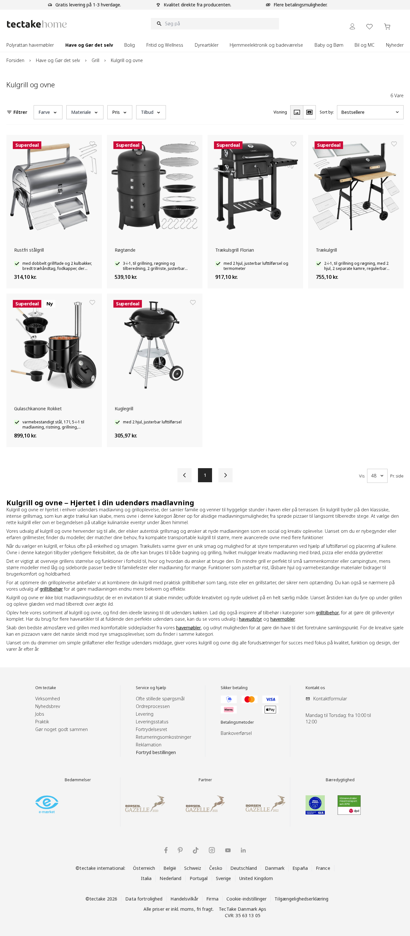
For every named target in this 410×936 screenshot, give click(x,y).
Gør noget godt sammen (61, 729)
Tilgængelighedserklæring (301, 899)
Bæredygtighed (340, 780)
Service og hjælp (151, 687)
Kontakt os (315, 687)
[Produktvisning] (296, 112)
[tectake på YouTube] (228, 850)
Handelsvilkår (184, 899)
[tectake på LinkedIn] (243, 850)
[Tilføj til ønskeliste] (92, 143)
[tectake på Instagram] (212, 850)
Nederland (170, 878)
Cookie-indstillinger (246, 899)
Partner (205, 780)
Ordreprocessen (153, 706)
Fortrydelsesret (151, 729)
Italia (146, 878)
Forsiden (15, 60)
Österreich (144, 868)
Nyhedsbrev (47, 706)
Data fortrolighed (143, 899)
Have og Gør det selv (58, 60)
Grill (95, 60)
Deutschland (243, 868)
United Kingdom (256, 878)
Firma (212, 899)
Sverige (223, 878)
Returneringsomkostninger (163, 737)
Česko (215, 868)
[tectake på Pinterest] (180, 850)
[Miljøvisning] (309, 112)
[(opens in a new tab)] (46, 804)
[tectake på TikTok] (196, 850)
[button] (48, 112)
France (323, 868)
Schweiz (192, 868)
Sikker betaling (234, 687)
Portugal (199, 878)
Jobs (39, 714)
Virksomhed (47, 699)
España (300, 868)
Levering (144, 714)
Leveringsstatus (152, 722)
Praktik (42, 722)
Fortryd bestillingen (156, 752)
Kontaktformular (330, 699)
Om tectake (45, 687)
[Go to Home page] (36, 24)
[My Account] (352, 26)
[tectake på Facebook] (166, 850)
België (169, 868)
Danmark (274, 868)
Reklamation (148, 745)
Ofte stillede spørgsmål (160, 699)
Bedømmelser (78, 780)
